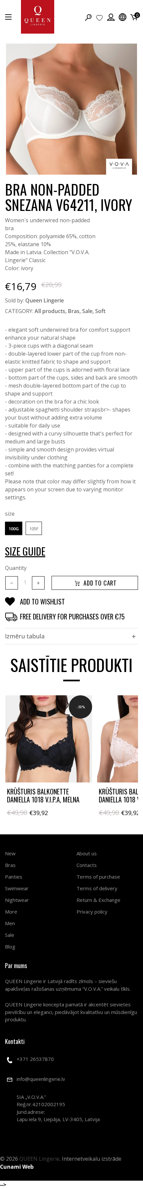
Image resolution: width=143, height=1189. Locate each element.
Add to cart (100, 583)
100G (14, 529)
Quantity (16, 568)
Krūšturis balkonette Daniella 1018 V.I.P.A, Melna (43, 795)
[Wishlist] (99, 17)
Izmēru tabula (25, 636)
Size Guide (25, 551)
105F (33, 529)
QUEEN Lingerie (39, 1158)
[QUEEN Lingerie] (37, 17)
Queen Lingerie (44, 300)
